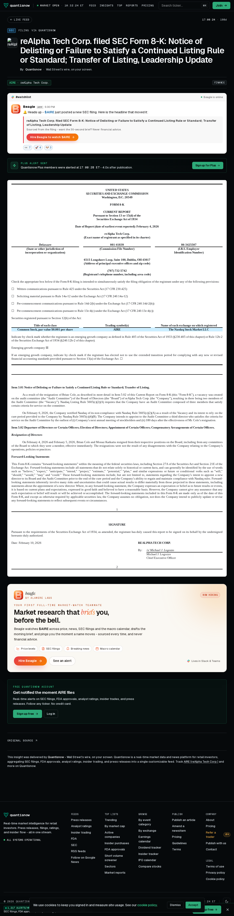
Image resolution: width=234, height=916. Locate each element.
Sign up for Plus (205, 165)
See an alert (62, 661)
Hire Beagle (28, 661)
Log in (51, 714)
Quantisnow (47, 30)
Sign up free (25, 714)
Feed (92, 5)
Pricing (148, 5)
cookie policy (147, 905)
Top (119, 5)
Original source (20, 740)
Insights (106, 5)
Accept (193, 905)
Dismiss (175, 905)
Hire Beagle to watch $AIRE (50, 137)
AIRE (29, 83)
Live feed (21, 19)
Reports (132, 5)
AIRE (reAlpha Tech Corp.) (201, 762)
